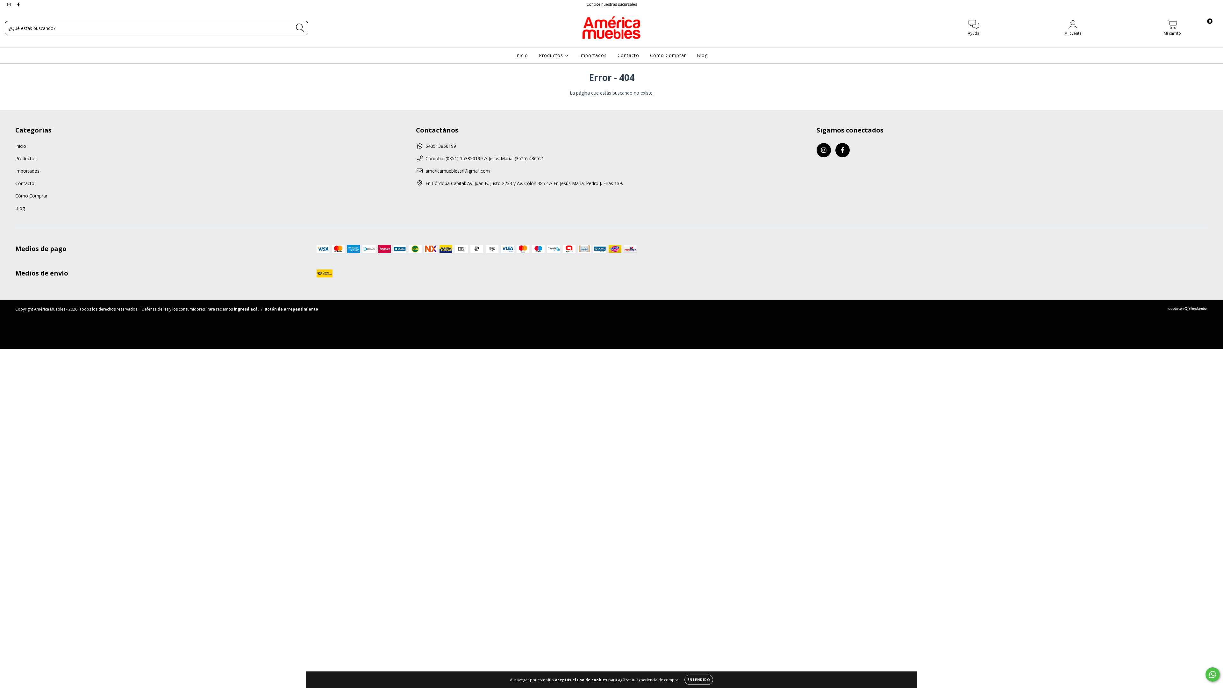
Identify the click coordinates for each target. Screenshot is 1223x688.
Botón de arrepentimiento (291, 309)
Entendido (698, 679)
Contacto (628, 55)
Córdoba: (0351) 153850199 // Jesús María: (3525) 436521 (485, 158)
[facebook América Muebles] (18, 4)
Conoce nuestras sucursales (611, 4)
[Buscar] (300, 27)
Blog (702, 55)
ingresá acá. (246, 309)
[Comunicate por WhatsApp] (1212, 674)
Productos (552, 55)
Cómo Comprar (668, 55)
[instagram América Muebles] (9, 4)
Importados (593, 55)
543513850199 (441, 146)
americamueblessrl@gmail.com (458, 171)
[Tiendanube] (1188, 309)
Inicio (521, 55)
